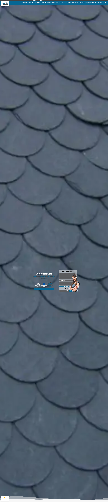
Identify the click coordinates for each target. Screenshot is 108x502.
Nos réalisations (39, 288)
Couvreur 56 (23, 2)
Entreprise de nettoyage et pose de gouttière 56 (61, 2)
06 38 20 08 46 (40, 0)
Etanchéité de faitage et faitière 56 (102, 2)
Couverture (44, 273)
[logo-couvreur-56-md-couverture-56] (5, 3)
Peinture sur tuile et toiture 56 (93, 2)
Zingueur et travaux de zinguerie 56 (84, 2)
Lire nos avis (5, 500)
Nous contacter (49, 288)
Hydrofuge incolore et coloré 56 (36, 2)
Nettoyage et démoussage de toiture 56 (73, 2)
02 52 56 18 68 (34, 0)
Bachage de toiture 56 (28, 2)
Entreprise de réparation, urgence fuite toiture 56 (48, 2)
